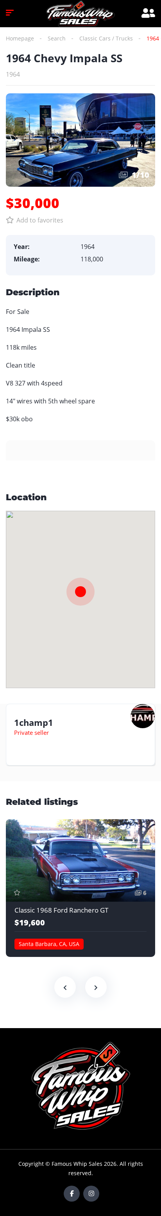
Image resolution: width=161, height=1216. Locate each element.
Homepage (20, 38)
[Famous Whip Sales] (80, 13)
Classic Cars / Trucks (106, 38)
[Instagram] (91, 1194)
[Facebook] (72, 1194)
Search (57, 38)
